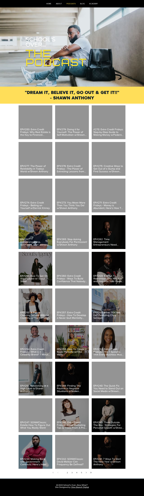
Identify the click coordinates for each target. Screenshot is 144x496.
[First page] (53, 473)
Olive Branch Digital (80, 487)
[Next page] (86, 473)
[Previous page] (58, 473)
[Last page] (91, 473)
